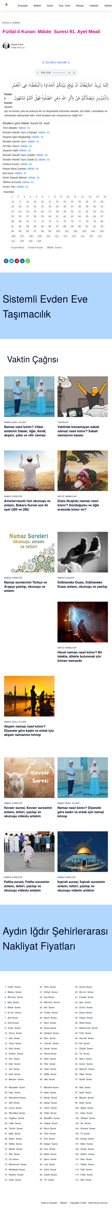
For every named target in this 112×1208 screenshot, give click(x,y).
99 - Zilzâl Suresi (83, 1102)
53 (94, 211)
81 (12, 226)
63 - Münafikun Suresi (15, 1112)
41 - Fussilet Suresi (84, 997)
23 (64, 202)
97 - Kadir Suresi (83, 1092)
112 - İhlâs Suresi (83, 1169)
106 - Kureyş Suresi (84, 1138)
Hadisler (94, 5)
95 (20, 231)
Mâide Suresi (54, 247)
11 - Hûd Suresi (12, 1038)
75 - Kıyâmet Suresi (14, 1174)
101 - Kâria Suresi (83, 1112)
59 (42, 216)
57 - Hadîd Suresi (83, 1079)
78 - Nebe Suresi (48, 1092)
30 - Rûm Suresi (47, 1038)
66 (94, 216)
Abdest (37, 5)
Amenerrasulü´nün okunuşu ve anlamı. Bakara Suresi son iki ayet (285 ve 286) (27, 504)
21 (50, 202)
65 (87, 216)
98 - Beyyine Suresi (84, 1097)
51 (79, 211)
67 (102, 216)
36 (64, 206)
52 (87, 211)
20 (42, 202)
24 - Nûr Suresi (47, 1007)
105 (102, 231)
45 (35, 211)
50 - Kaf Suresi (82, 1043)
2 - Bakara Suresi (13, 991)
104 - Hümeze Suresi (85, 1128)
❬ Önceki (48, 62)
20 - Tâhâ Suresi (48, 986)
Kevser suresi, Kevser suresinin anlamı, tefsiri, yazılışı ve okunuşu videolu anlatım (28, 811)
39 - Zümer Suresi (83, 986)
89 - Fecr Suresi (47, 1148)
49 (64, 211)
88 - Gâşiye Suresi (48, 1143)
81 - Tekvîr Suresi (48, 1107)
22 (57, 202)
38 (79, 206)
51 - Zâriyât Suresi (84, 1048)
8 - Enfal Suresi (12, 1022)
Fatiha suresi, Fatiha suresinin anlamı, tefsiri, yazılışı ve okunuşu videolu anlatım (26, 885)
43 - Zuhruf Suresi (83, 1007)
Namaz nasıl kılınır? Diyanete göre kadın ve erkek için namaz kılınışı (80, 811)
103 (84, 231)
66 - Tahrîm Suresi (13, 1128)
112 (65, 236)
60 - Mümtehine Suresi (15, 1097)
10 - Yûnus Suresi (13, 1033)
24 (72, 202)
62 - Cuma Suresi (13, 1107)
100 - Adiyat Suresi (84, 1107)
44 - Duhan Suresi (83, 1012)
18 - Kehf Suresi (12, 1074)
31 (27, 206)
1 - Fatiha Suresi (13, 986)
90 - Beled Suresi (48, 1154)
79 (94, 221)
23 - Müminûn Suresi (50, 1002)
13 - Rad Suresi (12, 1048)
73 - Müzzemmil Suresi (15, 1164)
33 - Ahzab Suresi (48, 1053)
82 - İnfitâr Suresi (48, 1112)
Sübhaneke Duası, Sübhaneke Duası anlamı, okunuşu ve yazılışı (82, 584)
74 (57, 221)
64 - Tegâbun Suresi (14, 1118)
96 (27, 231)
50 (72, 211)
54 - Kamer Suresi (83, 1063)
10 (67, 197)
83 (27, 226)
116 (100, 236)
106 (13, 236)
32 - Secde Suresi (48, 1048)
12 (82, 197)
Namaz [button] (80, 5)
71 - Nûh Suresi (12, 1154)
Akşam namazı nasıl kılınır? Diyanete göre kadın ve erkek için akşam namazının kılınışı (29, 730)
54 (102, 211)
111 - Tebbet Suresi (84, 1164)
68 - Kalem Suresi (13, 1138)
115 (91, 236)
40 (94, 206)
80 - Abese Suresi (48, 1102)
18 (27, 202)
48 (57, 211)
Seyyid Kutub (17, 44)
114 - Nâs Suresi (83, 1179)
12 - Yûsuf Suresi (13, 1043)
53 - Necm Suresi (83, 1058)
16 (12, 202)
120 (39, 241)
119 (30, 241)
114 (82, 236)
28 (102, 202)
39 (87, 206)
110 (48, 236)
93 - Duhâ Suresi (48, 1169)
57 (27, 216)
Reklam (63, 1202)
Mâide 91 (24, 127)
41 (102, 206)
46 (42, 211)
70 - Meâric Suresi (13, 1148)
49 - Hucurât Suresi (84, 1038)
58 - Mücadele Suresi (15, 1087)
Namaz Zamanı (100, 1202)
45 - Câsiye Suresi (84, 1017)
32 (35, 206)
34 (50, 206)
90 (79, 226)
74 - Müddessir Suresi (15, 1169)
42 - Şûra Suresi (83, 1002)
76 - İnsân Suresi (13, 1179)
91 (87, 226)
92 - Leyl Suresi (47, 1164)
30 (20, 206)
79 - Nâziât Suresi (48, 1097)
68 (12, 221)
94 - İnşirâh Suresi (48, 1174)
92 (94, 226)
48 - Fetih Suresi (83, 1033)
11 (75, 197)
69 (20, 221)
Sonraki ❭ (63, 62)
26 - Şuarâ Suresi (48, 1017)
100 (58, 231)
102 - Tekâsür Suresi (85, 1118)
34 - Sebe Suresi (48, 1058)
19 (35, 202)
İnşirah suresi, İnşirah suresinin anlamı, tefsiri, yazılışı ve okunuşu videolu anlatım (81, 885)
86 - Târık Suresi (48, 1133)
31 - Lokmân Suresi (49, 1043)
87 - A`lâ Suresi (47, 1138)
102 (75, 231)
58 (35, 216)
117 (13, 241)
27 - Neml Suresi (48, 1022)
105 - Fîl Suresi (82, 1133)
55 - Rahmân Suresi (84, 1068)
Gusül (50, 5)
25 (79, 202)
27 (94, 202)
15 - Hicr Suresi (12, 1058)
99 (50, 231)
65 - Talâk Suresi (13, 1123)
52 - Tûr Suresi (82, 1053)
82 (20, 226)
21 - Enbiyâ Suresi (48, 991)
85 (42, 226)
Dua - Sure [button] (64, 5)
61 (57, 216)
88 (64, 226)
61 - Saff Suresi (12, 1102)
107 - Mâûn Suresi (84, 1143)
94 (12, 231)
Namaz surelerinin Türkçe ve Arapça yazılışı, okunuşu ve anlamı (25, 586)
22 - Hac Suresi (47, 997)
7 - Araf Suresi (11, 1017)
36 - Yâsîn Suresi (48, 1068)
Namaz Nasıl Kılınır (15, 422)
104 (93, 231)
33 (42, 206)
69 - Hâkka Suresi (13, 1143)
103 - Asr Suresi (83, 1123)
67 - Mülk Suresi (12, 1133)
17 (20, 202)
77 (79, 221)
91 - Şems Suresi (48, 1159)
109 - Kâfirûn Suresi (84, 1154)
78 (87, 221)
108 (31, 236)
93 (102, 226)
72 (42, 221)
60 (50, 216)
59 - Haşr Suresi (12, 1092)
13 (90, 197)
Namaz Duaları (65, 577)
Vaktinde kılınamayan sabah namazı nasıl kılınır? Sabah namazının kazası (78, 430)
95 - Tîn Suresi (47, 1179)
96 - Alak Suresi (82, 1087)
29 (12, 206)
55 (12, 216)
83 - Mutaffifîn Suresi (50, 1118)
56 (20, 216)
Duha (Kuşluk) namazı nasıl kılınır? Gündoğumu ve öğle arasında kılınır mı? (78, 504)
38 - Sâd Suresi (47, 1079)
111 (57, 236)
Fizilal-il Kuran (11, 23)
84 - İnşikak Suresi (48, 1123)
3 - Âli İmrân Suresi (14, 997)
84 (35, 226)
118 (22, 241)
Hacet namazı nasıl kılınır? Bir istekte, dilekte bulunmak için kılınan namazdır (79, 656)
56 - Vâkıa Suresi (83, 1074)
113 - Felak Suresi (84, 1174)
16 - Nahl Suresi (12, 1063)
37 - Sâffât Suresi (48, 1074)
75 (64, 221)
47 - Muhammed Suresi (86, 1027)
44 (27, 211)
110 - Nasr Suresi (83, 1159)
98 (42, 231)
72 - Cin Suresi (11, 1159)
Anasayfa (23, 5)
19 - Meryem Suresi (14, 1079)
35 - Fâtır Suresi (47, 1063)
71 (35, 221)
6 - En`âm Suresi (13, 1012)
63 (72, 216)
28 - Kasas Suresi (48, 1027)
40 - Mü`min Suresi (84, 991)
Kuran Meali (9, 192)
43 (20, 211)
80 (102, 221)
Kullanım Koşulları (49, 1202)
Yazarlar (62, 422)
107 (22, 236)
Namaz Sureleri (13, 496)
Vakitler (108, 5)
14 (97, 197)
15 (105, 197)
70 (27, 221)
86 (50, 226)
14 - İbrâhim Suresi (14, 1053)
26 (87, 202)
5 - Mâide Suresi (12, 1007)
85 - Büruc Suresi (48, 1128)
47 (50, 211)
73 (50, 221)
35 (57, 206)
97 (35, 231)
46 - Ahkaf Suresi (83, 1022)
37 (72, 206)
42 (12, 211)
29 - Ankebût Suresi (49, 1033)
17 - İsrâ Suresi (12, 1068)
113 (74, 236)
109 (40, 236)
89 (72, 226)
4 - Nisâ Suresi (12, 1002)
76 (72, 221)
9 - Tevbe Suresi (12, 1027)
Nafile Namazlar (67, 496)
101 (67, 231)
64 (79, 216)
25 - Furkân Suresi (49, 1012)
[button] (23, 5)
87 (57, 226)
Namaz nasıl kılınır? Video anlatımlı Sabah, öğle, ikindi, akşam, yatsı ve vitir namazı (25, 430)
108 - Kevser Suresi (84, 1148)
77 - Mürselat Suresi (49, 1087)
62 (64, 216)
